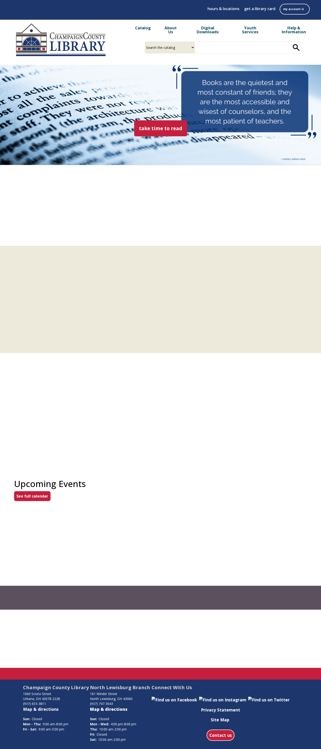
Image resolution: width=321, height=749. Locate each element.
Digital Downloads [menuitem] (208, 29)
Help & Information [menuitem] (294, 29)
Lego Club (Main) (150, 544)
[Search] (296, 47)
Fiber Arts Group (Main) (54, 544)
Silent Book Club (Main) (260, 544)
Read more (34, 364)
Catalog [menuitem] (143, 27)
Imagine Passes (232, 217)
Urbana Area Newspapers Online (34, 243)
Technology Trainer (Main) (58, 582)
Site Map (220, 719)
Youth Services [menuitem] (250, 29)
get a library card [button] (259, 8)
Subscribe (225, 634)
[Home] (60, 40)
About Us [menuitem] (170, 29)
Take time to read (163, 128)
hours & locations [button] (223, 8)
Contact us (220, 735)
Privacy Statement (220, 710)
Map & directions (41, 709)
